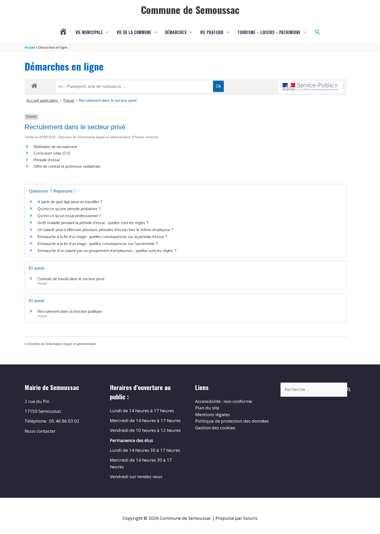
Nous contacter (40, 431)
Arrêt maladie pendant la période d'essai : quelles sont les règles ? (92, 222)
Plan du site (207, 408)
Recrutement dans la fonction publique (69, 311)
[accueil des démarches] (34, 85)
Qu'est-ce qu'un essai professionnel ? (69, 215)
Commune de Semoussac (190, 9)
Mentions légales (212, 414)
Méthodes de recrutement (55, 146)
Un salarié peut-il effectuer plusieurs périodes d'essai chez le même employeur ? (105, 229)
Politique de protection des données (232, 421)
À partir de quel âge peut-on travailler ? (69, 202)
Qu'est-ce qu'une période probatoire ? (69, 209)
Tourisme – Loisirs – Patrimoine (269, 32)
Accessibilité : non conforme (223, 401)
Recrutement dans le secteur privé (108, 100)
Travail (69, 100)
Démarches (176, 32)
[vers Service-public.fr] (310, 87)
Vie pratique (212, 32)
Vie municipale (89, 32)
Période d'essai (46, 160)
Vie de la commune (134, 32)
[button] (317, 32)
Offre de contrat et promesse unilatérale (67, 166)
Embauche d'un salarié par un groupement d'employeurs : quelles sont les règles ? (106, 250)
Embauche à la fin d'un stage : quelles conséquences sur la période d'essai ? (102, 236)
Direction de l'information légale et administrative (62, 344)
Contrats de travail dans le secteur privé (70, 279)
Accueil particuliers (42, 100)
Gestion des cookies (215, 428)
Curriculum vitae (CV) (52, 153)
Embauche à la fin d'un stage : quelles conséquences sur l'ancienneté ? (97, 243)
